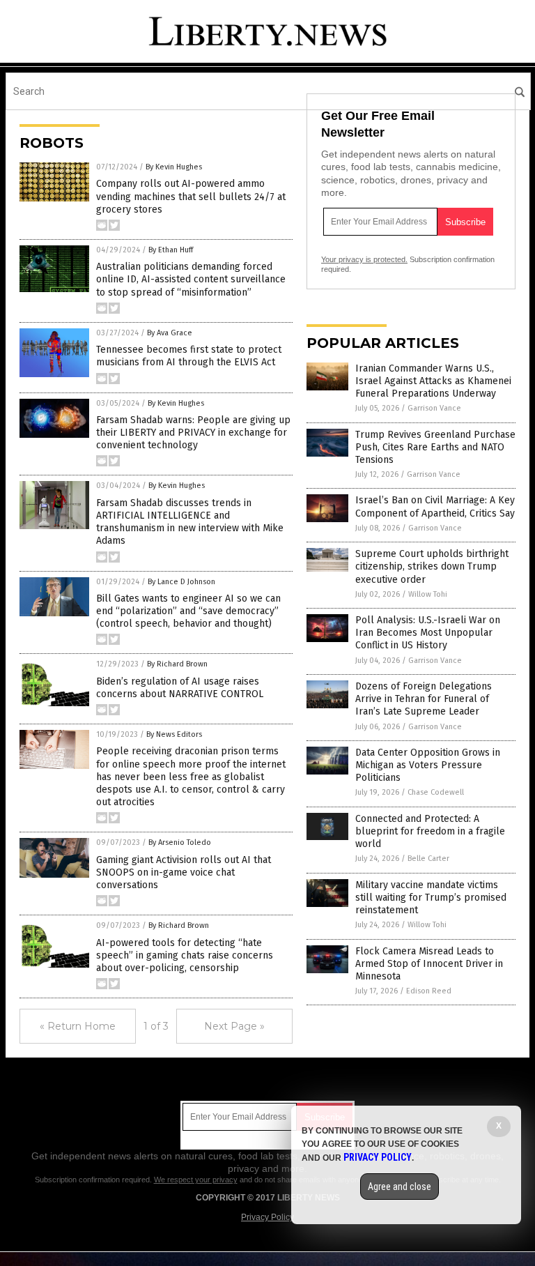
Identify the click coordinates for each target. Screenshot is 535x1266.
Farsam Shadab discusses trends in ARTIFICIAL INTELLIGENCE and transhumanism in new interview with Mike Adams (190, 522)
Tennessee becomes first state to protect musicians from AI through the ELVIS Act (188, 356)
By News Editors (174, 734)
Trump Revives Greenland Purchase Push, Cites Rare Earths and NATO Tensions (435, 447)
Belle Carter (428, 858)
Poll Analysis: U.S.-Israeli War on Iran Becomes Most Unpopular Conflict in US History (427, 632)
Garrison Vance (434, 408)
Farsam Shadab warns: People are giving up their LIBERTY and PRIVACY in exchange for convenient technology (193, 432)
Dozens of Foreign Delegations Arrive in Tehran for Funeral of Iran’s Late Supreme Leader (423, 698)
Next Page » (234, 1026)
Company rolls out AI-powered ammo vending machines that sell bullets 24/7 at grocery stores (191, 196)
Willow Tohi (427, 594)
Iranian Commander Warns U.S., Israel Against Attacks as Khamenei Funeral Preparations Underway (433, 381)
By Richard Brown (177, 664)
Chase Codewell (436, 792)
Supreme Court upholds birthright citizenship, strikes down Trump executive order (432, 566)
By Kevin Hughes (174, 166)
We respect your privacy (196, 1179)
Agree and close (399, 1186)
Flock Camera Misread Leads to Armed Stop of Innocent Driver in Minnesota (429, 963)
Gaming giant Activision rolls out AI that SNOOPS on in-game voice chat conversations (183, 872)
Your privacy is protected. (364, 259)
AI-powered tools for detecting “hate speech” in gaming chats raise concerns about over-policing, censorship (184, 955)
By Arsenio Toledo (179, 842)
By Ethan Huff (170, 249)
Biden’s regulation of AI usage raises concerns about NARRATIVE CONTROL (179, 688)
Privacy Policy (267, 1217)
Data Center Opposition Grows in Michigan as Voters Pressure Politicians (427, 765)
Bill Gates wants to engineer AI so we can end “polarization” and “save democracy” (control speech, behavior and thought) (188, 611)
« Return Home (78, 1026)
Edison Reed (428, 991)
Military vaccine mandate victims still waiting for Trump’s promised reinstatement (430, 897)
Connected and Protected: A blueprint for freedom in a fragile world (430, 831)
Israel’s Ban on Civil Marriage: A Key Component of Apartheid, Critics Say (435, 506)
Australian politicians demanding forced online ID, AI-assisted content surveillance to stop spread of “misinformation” (191, 279)
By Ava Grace (169, 332)
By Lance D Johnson (181, 581)
